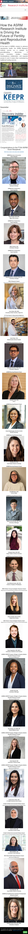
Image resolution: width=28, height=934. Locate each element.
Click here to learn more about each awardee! (14, 151)
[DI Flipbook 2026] (14, 126)
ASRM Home (24, 1)
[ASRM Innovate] (14, 85)
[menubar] (21, 1)
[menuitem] (18, 1)
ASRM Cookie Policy (17, 930)
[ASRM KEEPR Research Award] (14, 97)
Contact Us (17, 1)
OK (25, 932)
